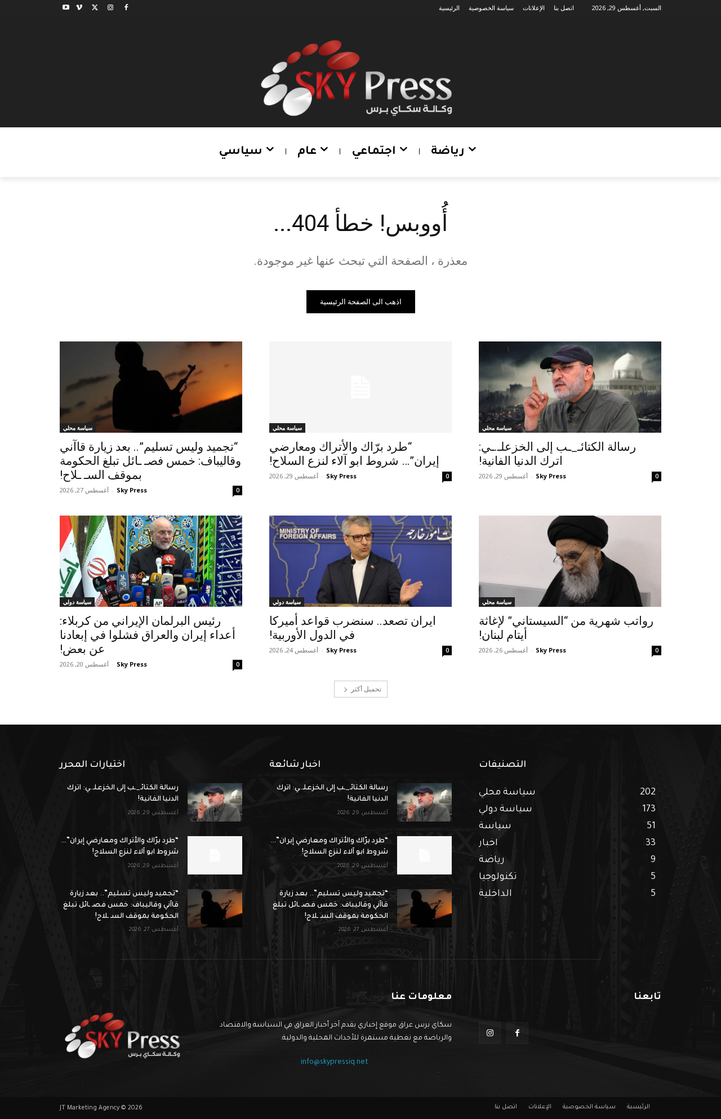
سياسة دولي (287, 602)
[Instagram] (110, 8)
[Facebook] (125, 8)
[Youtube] (66, 8)
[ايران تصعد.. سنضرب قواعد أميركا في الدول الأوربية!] (360, 561)
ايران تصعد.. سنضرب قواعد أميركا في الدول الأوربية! (352, 628)
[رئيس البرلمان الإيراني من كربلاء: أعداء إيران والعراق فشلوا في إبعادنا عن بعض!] (151, 561)
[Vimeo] (79, 8)
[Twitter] (94, 8)
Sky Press (551, 476)
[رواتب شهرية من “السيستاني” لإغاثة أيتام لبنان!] (570, 561)
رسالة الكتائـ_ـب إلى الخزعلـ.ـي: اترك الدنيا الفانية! (557, 454)
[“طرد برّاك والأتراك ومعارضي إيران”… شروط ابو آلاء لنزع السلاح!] (360, 387)
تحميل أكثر (366, 689)
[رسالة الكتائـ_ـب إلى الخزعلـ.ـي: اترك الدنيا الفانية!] (570, 387)
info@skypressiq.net (334, 1063)
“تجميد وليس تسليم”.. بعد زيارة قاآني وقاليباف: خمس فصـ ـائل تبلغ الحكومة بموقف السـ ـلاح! (150, 461)
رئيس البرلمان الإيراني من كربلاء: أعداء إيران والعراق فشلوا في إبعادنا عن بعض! (147, 635)
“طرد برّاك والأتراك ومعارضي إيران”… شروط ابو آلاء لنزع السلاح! (354, 454)
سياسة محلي (496, 428)
